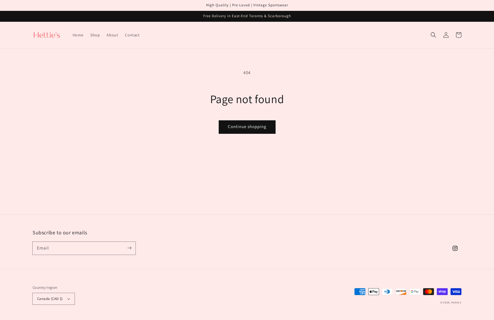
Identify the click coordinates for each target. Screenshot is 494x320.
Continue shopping (247, 126)
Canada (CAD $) (50, 298)
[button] (433, 35)
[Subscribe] (129, 248)
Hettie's (456, 302)
